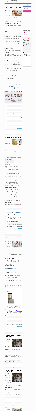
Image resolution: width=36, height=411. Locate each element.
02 (8, 4)
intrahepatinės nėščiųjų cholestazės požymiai (16, 274)
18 (17, 4)
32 (25, 4)
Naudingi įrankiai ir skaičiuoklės (26, 30)
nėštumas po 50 (10, 361)
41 (30, 4)
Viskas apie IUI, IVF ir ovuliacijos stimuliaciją (27, 52)
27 (22, 4)
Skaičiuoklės (23, 3)
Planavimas (11, 3)
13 (14, 4)
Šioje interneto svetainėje (7, 87)
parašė (9, 105)
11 (13, 4)
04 (9, 4)
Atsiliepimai (30, 3)
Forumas (25, 3)
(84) (21, 137)
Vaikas (16, 3)
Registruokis (28, 12)
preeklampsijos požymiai (14, 277)
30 (24, 4)
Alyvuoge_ (25, 42)
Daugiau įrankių (29, 35)
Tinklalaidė (8, 3)
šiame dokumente (12, 86)
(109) (7, 8)
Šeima (18, 3)
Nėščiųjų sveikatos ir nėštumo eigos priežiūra (13, 137)
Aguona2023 (25, 45)
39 (29, 4)
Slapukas (7, 291)
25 (21, 4)
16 (16, 4)
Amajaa (7, 124)
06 (10, 4)
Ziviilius (7, 288)
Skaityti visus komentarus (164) (20, 326)
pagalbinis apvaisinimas (6, 361)
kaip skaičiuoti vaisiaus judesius (13, 268)
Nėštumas (14, 3)
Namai (20, 3)
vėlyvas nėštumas (12, 361)
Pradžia (6, 3)
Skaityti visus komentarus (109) (20, 128)
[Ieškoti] (16, 1)
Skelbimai (27, 3)
